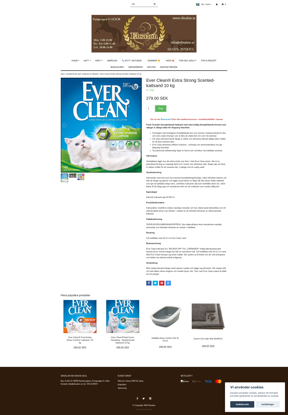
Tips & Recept (208, 60)
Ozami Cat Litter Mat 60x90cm (208, 338)
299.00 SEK (80, 347)
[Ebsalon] (144, 30)
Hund (75, 60)
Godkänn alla (242, 404)
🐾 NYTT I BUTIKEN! (132, 60)
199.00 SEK (208, 346)
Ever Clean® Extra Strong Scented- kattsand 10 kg (121, 74)
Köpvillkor (122, 384)
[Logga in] (218, 4)
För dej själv (187, 60)
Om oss (151, 67)
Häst (98, 60)
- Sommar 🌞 (153, 60)
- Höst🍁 (169, 60)
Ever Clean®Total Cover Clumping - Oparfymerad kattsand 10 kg (122, 340)
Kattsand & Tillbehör (91, 74)
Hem (63, 74)
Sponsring (122, 388)
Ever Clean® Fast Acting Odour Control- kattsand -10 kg (80, 340)
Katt (86, 60)
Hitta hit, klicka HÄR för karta (130, 381)
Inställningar (267, 404)
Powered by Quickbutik (144, 409)
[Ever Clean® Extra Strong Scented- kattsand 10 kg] (101, 125)
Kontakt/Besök (168, 67)
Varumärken (135, 67)
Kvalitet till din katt (74, 74)
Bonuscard (117, 67)
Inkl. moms (207, 4)
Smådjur (112, 60)
